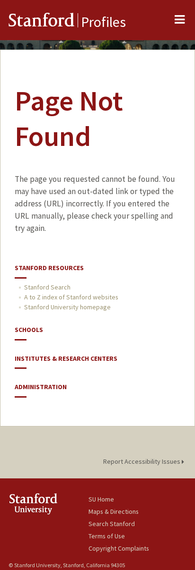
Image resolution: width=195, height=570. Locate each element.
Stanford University (49, 503)
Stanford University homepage (67, 307)
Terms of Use (107, 536)
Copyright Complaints (119, 548)
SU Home (101, 499)
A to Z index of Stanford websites (71, 297)
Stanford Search (47, 287)
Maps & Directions (114, 511)
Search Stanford (112, 523)
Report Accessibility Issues (142, 461)
